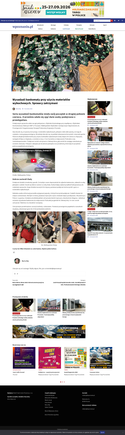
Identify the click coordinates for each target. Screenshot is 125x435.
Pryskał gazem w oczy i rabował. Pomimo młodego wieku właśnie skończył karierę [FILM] (22, 318)
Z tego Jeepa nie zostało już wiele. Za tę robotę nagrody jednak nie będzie (100, 212)
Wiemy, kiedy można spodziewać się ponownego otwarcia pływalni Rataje (73, 315)
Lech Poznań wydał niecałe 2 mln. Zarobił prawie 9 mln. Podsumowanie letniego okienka (69, 282)
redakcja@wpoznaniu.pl (88, 395)
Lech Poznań (66, 29)
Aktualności (40, 25)
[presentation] (13, 364)
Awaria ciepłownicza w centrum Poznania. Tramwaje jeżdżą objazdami (47, 315)
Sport (105, 25)
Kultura (40, 29)
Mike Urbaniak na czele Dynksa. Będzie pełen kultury (38, 249)
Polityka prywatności (62, 429)
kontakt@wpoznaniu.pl (33, 20)
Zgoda (102, 432)
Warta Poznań (79, 29)
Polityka (66, 25)
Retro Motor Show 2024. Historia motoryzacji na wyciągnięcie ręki (28, 282)
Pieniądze (79, 25)
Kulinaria (53, 29)
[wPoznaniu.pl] (22, 26)
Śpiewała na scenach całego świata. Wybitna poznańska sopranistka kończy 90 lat (100, 144)
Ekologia (53, 25)
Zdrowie (92, 25)
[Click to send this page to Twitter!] (17, 274)
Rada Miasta (92, 29)
